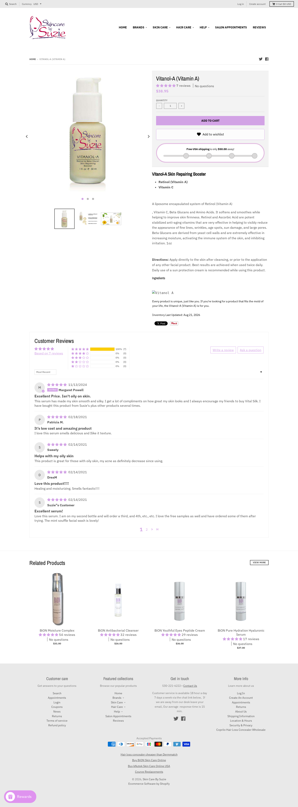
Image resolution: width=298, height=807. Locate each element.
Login (57, 702)
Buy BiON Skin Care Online (149, 760)
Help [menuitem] (203, 27)
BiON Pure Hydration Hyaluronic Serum (241, 632)
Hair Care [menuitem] (183, 27)
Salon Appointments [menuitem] (231, 27)
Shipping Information (241, 716)
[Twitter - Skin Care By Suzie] (261, 59)
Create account (257, 3)
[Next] (148, 136)
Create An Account (241, 698)
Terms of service (57, 720)
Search (57, 693)
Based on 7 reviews (48, 353)
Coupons (57, 707)
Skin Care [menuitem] (160, 27)
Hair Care (117, 707)
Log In (241, 693)
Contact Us (190, 686)
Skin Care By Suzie (154, 779)
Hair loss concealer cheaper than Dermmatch (149, 754)
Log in (240, 3)
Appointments (57, 698)
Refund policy (57, 725)
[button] (166, 86)
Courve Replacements (149, 772)
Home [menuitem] (123, 27)
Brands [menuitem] (138, 27)
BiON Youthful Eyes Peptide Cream (179, 630)
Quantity (161, 100)
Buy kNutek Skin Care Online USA (149, 766)
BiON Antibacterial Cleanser (118, 630)
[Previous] (27, 136)
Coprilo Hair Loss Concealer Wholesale (241, 730)
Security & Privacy (240, 725)
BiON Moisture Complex (57, 630)
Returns (57, 716)
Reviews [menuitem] (259, 27)
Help (117, 711)
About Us (241, 711)
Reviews (118, 720)
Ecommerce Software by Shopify (149, 784)
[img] (57, 385)
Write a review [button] (223, 350)
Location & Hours (241, 720)
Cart (283, 3)
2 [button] (147, 529)
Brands (117, 698)
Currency (27, 3)
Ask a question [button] (250, 350)
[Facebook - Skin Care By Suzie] (267, 59)
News (57, 711)
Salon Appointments (118, 716)
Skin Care (117, 702)
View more (259, 562)
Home (32, 59)
